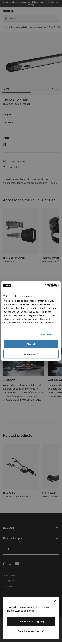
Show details (46, 334)
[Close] (55, 601)
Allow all (31, 344)
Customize (29, 354)
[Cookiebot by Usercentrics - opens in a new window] (45, 285)
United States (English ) (31, 621)
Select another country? (31, 631)
